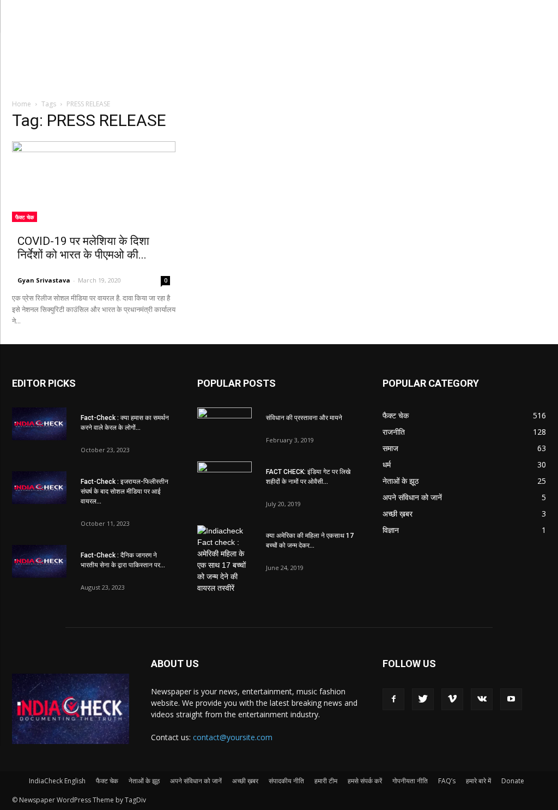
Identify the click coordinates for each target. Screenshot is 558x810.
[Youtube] (511, 699)
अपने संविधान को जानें (196, 780)
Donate (512, 780)
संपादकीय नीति (286, 780)
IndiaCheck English (57, 780)
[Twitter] (423, 699)
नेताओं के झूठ (144, 780)
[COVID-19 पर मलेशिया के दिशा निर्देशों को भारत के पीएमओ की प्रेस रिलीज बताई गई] (93, 181)
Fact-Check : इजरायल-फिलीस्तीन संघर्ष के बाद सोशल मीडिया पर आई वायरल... (124, 491)
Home (21, 104)
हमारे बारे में (478, 780)
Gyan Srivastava (43, 280)
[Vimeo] (452, 699)
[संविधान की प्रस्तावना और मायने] (224, 426)
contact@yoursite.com (232, 737)
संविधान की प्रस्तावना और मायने (304, 418)
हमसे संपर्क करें (365, 780)
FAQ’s (447, 780)
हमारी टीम (325, 780)
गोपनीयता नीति (410, 780)
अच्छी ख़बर (245, 780)
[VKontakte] (482, 699)
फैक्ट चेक (24, 217)
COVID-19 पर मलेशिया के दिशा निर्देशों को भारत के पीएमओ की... (83, 248)
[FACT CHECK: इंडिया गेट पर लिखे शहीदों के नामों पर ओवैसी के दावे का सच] (224, 480)
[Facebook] (393, 699)
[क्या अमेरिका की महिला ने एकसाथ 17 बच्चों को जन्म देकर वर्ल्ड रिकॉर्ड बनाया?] (224, 559)
